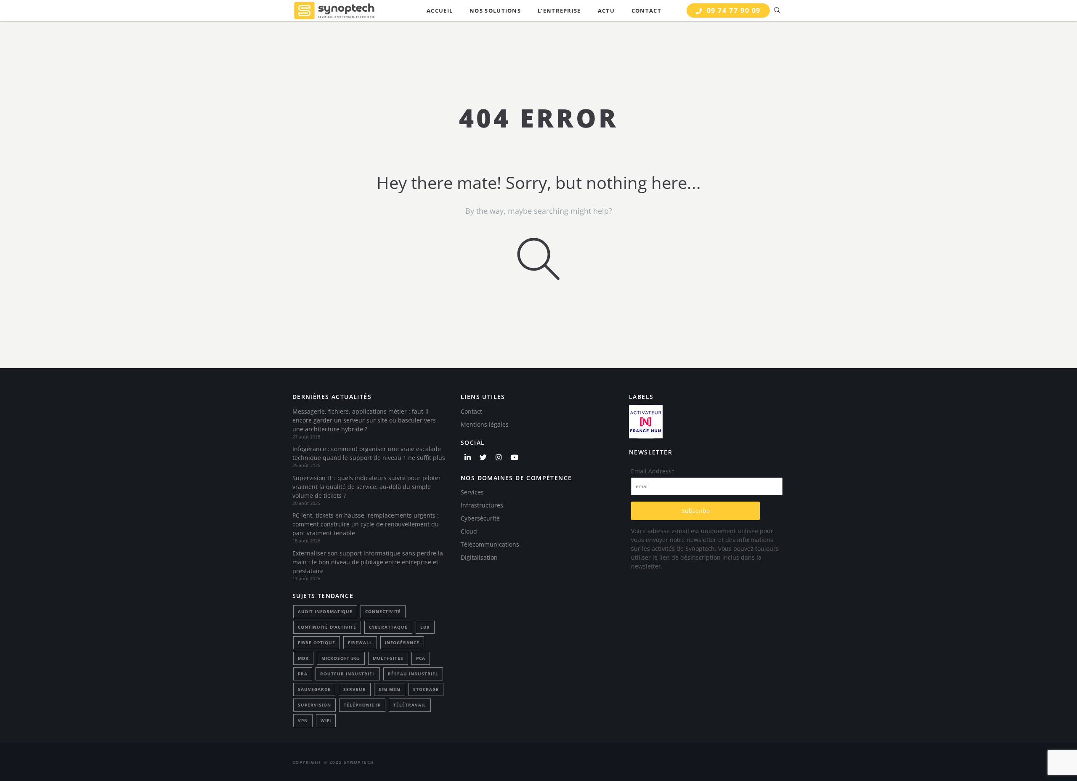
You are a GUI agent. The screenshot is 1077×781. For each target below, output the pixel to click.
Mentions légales (485, 424)
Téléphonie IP (362, 705)
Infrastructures (482, 505)
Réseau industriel (413, 674)
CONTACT (646, 10)
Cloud (469, 531)
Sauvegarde (314, 689)
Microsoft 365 (340, 658)
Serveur (354, 689)
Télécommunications (490, 544)
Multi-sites (388, 658)
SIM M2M (390, 689)
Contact (471, 411)
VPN (303, 720)
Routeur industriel (347, 674)
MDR (303, 658)
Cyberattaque (388, 627)
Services (472, 492)
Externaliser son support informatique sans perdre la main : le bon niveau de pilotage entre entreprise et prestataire (367, 562)
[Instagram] (498, 457)
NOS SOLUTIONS (495, 10)
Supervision (314, 705)
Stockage (426, 689)
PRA (303, 674)
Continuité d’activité (327, 627)
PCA (420, 658)
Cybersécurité (480, 518)
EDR (425, 627)
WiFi (326, 720)
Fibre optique (316, 643)
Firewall (360, 643)
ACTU (606, 10)
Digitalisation (479, 557)
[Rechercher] (777, 10)
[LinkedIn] (467, 457)
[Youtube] (514, 457)
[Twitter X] (483, 457)
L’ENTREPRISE (559, 10)
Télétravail (409, 705)
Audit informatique (325, 611)
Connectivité (383, 611)
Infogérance (402, 643)
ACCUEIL (440, 10)
